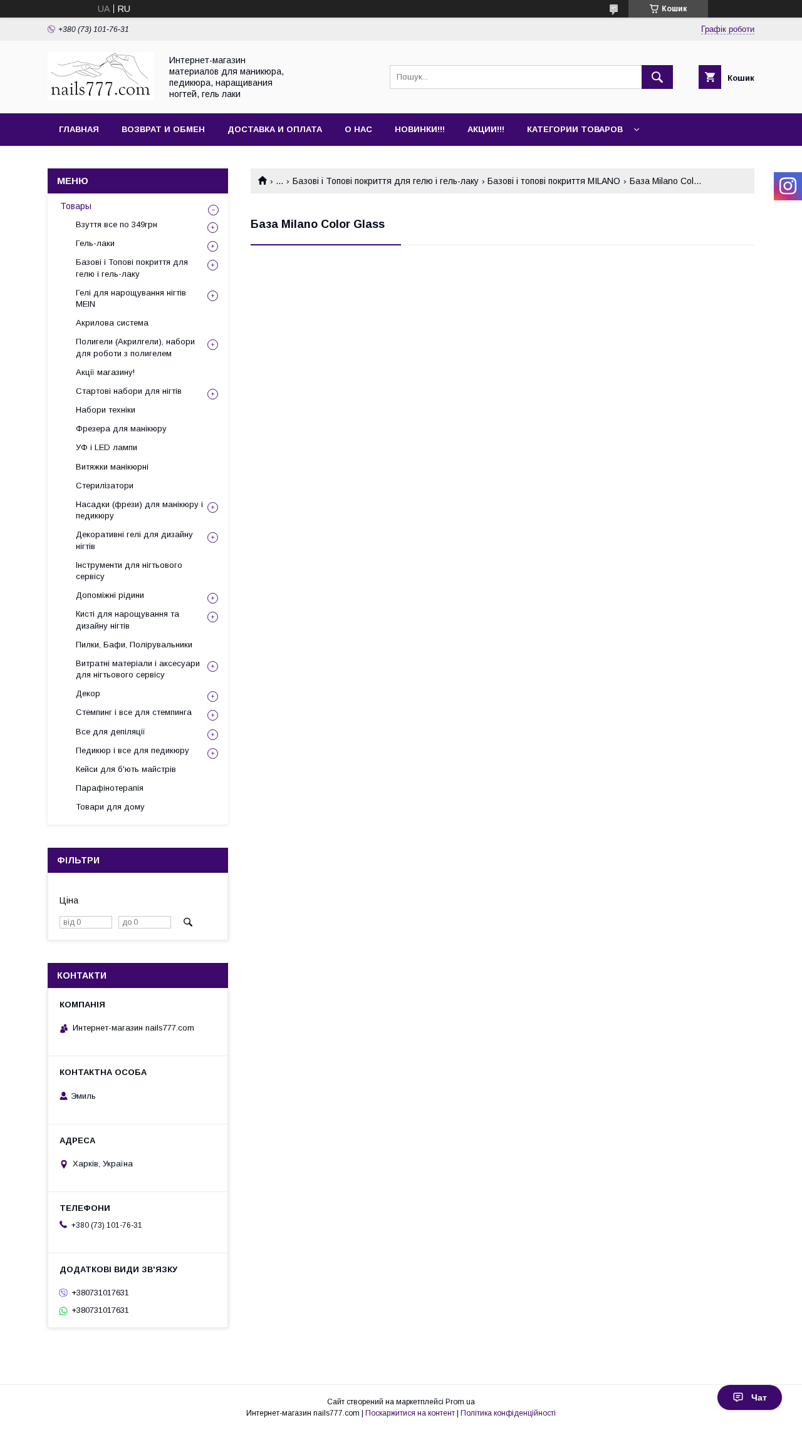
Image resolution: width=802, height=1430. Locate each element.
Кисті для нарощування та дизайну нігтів (127, 619)
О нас (358, 129)
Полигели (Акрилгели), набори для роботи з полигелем (135, 347)
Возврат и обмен (163, 129)
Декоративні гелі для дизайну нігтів (134, 540)
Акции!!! (485, 129)
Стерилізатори (104, 485)
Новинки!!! (420, 129)
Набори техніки (105, 409)
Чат (759, 1397)
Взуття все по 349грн (116, 224)
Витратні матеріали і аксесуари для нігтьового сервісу (138, 669)
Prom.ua (460, 1401)
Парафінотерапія (109, 788)
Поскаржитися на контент (410, 1413)
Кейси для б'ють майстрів (126, 769)
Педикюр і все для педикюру (132, 750)
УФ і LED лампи (106, 447)
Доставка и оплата (274, 129)
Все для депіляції (110, 731)
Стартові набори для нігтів (129, 391)
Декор (88, 693)
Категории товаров (575, 129)
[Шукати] (657, 77)
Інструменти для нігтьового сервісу (129, 570)
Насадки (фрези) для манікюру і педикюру (139, 510)
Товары (75, 206)
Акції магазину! (105, 372)
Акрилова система (112, 322)
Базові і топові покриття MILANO (553, 181)
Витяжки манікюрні (112, 466)
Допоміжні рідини (110, 595)
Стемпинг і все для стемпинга (134, 712)
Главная (79, 129)
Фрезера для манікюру (121, 428)
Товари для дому (110, 806)
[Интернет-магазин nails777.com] (101, 97)
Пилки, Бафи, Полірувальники (134, 644)
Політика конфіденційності (508, 1413)
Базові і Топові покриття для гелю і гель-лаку (386, 181)
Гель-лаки (95, 243)
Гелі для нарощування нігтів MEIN (131, 298)
